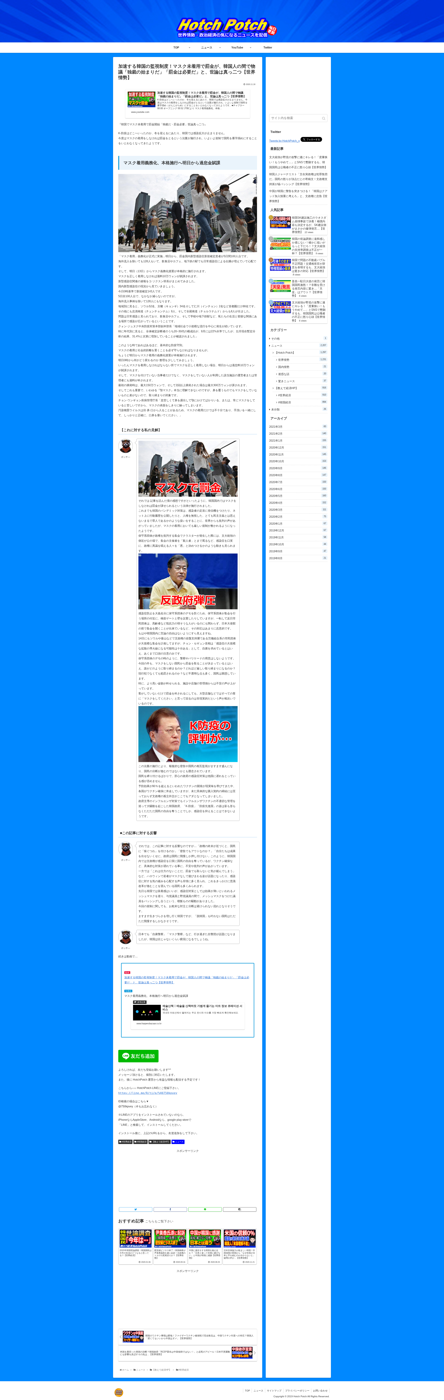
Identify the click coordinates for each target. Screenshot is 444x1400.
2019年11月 (297, 537)
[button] (324, 118)
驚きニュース (302, 381)
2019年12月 (297, 530)
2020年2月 (297, 516)
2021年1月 (297, 440)
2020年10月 (297, 461)
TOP (247, 1390)
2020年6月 (297, 489)
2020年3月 (297, 509)
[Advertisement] (187, 1178)
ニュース (179, 1142)
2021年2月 (297, 433)
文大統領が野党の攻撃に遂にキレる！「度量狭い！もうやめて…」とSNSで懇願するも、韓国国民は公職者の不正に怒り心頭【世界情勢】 (298, 162)
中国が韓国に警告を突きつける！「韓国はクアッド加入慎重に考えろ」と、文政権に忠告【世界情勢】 (298, 196)
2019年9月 (297, 551)
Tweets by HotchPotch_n (284, 140)
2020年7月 (297, 482)
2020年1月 (297, 523)
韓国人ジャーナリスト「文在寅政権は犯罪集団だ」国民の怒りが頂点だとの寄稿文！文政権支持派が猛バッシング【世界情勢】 (298, 179)
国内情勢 (302, 366)
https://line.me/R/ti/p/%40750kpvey (147, 1093)
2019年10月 (297, 544)
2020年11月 (297, 454)
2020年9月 (297, 468)
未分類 (298, 409)
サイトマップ (274, 1390)
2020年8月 (297, 475)
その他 (298, 338)
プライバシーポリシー (297, 1390)
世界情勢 (302, 359)
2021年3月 (297, 426)
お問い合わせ (320, 1390)
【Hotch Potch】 (300, 352)
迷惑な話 (302, 374)
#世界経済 (126, 1142)
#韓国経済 (142, 1142)
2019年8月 (297, 558)
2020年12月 (297, 447)
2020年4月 (297, 502)
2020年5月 (297, 495)
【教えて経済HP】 (161, 1142)
